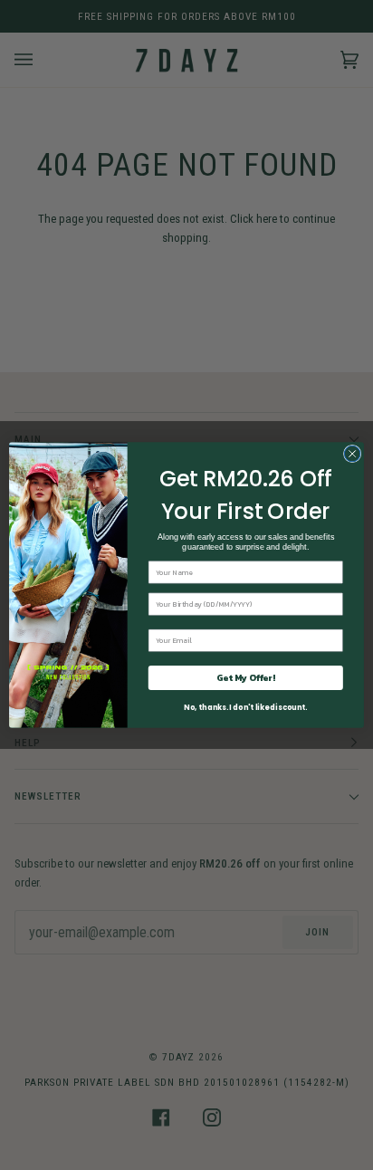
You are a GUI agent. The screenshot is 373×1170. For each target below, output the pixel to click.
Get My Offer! (245, 678)
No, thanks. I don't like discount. (245, 708)
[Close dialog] (352, 454)
